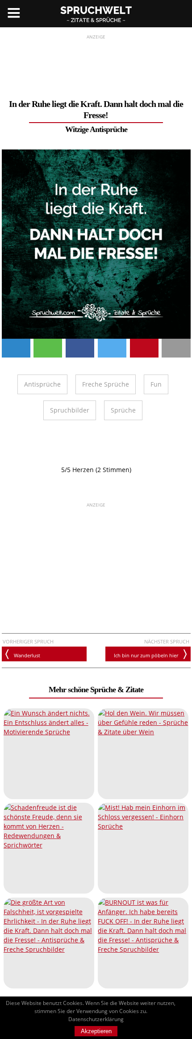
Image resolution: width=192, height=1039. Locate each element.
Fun (156, 384)
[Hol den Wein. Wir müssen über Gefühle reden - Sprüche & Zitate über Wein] (143, 753)
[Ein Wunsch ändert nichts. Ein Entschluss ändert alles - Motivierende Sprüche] (49, 753)
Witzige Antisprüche (96, 129)
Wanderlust (27, 655)
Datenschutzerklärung (96, 1019)
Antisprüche (42, 384)
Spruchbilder (69, 410)
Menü (13, 13)
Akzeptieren (96, 1031)
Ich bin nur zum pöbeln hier (146, 655)
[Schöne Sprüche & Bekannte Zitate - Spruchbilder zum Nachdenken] (96, 13)
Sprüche (123, 410)
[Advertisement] (96, 63)
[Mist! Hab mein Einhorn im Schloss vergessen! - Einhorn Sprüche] (143, 848)
